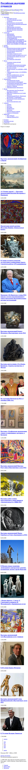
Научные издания (11, 67)
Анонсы (9, 104)
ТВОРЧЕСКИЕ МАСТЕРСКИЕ (15, 42)
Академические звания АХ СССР (16, 56)
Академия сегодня (12, 18)
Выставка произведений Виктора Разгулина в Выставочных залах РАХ (13, 466)
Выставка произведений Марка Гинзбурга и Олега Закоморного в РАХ (14, 534)
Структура (6, 122)
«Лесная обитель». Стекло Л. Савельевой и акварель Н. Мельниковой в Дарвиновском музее (13, 602)
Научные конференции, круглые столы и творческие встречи (15, 75)
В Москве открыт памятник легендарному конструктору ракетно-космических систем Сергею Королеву (13, 567)
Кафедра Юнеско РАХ (13, 117)
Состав (5, 45)
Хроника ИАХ (11, 52)
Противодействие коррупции (14, 28)
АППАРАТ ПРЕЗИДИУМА (14, 37)
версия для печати (5, 755)
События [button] (6, 103)
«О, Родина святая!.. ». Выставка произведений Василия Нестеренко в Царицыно (13, 193)
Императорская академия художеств (16, 48)
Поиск (2, 11)
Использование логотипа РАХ (15, 22)
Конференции (10, 108)
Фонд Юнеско (10, 115)
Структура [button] (6, 32)
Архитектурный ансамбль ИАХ (15, 49)
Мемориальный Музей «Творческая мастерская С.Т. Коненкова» (16, 96)
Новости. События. (12, 86)
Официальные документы (14, 27)
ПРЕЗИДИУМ (11, 35)
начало (5, 739)
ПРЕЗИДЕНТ (10, 34)
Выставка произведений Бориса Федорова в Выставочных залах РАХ (13, 332)
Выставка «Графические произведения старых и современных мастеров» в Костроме (14, 433)
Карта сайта (7, 766)
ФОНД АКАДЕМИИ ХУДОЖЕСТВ (16, 44)
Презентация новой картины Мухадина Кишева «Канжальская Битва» (12, 227)
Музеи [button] (5, 89)
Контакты (6, 768)
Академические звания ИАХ (14, 51)
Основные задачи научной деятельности (14, 63)
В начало (6, 119)
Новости (9, 105)
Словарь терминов (12, 77)
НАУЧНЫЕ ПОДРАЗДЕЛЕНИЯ (15, 39)
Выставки (9, 107)
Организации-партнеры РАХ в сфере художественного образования (17, 84)
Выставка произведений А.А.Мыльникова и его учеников (12, 636)
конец (5, 750)
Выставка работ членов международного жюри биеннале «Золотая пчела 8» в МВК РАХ (12, 500)
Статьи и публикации (12, 113)
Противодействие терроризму (15, 29)
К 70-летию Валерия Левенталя (11, 733)
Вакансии (9, 31)
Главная (6, 765)
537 (5, 743)
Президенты (10, 58)
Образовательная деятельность (15, 87)
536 (5, 742)
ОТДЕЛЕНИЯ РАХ (12, 38)
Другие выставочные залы (14, 101)
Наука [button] (5, 60)
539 (5, 746)
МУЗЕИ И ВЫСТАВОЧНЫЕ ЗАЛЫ (16, 41)
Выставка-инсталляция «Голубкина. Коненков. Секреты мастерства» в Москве (13, 365)
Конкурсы (9, 110)
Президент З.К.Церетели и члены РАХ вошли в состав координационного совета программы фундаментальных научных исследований (13, 297)
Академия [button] (6, 17)
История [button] (6, 46)
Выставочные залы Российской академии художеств (15, 91)
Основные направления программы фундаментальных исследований (16, 65)
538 (5, 744)
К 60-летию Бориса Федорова (11, 668)
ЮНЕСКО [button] (6, 114)
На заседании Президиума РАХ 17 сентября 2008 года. (12, 399)
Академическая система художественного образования (15, 81)
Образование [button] (7, 79)
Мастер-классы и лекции (13, 111)
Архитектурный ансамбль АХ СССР (16, 55)
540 (5, 747)
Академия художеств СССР (14, 53)
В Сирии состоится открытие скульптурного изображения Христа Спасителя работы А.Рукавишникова (13, 262)
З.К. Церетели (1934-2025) (14, 59)
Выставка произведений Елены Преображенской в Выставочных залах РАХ (14, 700)
